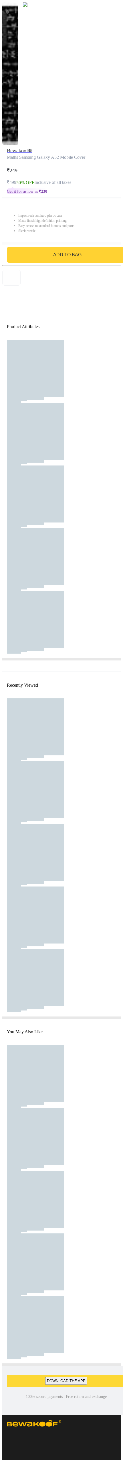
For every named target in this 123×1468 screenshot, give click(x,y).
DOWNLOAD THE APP (66, 1381)
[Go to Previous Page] (7, 12)
